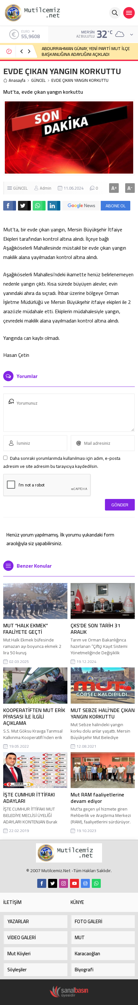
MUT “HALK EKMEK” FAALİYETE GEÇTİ (25, 629)
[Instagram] (63, 883)
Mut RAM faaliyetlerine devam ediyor (97, 798)
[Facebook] (41, 883)
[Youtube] (74, 883)
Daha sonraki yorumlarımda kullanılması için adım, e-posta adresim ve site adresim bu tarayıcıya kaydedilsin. (61, 462)
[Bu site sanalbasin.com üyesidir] (69, 992)
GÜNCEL (38, 80)
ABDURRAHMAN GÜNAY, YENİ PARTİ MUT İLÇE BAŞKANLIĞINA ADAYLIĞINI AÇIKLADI (86, 51)
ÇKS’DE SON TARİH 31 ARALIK (95, 629)
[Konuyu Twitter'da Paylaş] (24, 205)
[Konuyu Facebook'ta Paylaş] (9, 205)
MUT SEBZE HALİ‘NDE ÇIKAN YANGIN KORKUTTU (103, 713)
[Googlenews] (85, 883)
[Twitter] (52, 883)
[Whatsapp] (96, 883)
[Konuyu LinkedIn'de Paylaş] (53, 205)
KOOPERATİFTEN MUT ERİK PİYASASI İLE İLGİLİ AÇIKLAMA (34, 716)
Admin (45, 188)
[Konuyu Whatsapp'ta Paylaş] (39, 205)
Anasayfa (17, 80)
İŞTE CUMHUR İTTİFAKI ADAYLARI (29, 798)
